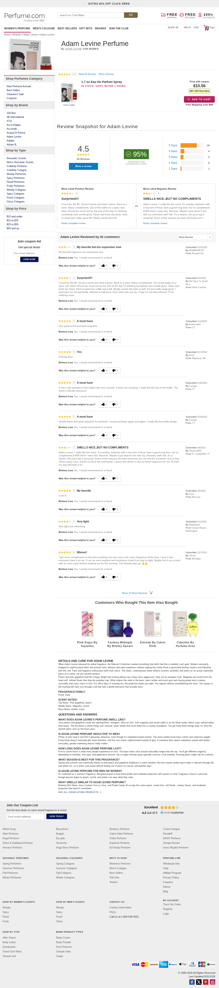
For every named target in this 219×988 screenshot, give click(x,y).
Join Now (29, 259)
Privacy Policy (171, 877)
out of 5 (149, 812)
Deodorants (9, 946)
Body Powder (63, 942)
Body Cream (63, 937)
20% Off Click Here (199, 91)
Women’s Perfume (120, 863)
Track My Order (172, 904)
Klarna (166, 886)
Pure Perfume (64, 946)
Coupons (12, 98)
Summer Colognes (66, 868)
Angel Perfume (11, 838)
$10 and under (15, 216)
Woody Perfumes (16, 173)
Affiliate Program (172, 873)
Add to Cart (201, 99)
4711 (9, 120)
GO (131, 15)
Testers (114, 882)
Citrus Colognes (16, 201)
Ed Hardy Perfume (120, 847)
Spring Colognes (65, 863)
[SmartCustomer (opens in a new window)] (172, 813)
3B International (15, 116)
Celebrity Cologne (17, 170)
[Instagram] (212, 982)
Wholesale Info (171, 863)
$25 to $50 (12, 224)
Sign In (173, 27)
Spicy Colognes (15, 193)
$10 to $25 (12, 220)
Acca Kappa (13, 124)
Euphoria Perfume (120, 842)
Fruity (6, 921)
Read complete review (73, 223)
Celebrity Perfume (17, 166)
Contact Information (120, 907)
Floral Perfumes (15, 181)
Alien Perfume (10, 833)
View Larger (69, 105)
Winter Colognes (65, 877)
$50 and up (13, 228)
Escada (60, 838)
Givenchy (61, 842)
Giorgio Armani (171, 842)
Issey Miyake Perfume (175, 847)
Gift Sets (85, 28)
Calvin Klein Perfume (121, 833)
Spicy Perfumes (16, 177)
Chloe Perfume (118, 838)
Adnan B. (12, 144)
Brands (100, 28)
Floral (6, 916)
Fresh (59, 916)
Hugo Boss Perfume (67, 847)
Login (166, 913)
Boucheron (62, 829)
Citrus (59, 921)
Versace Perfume (12, 847)
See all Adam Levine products (78, 792)
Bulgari (60, 833)
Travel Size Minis (12, 951)
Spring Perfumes (12, 863)
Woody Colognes (16, 189)
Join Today (56, 816)
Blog (165, 891)
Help (187, 27)
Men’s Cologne (118, 868)
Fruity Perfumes (16, 185)
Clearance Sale (15, 94)
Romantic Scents (16, 158)
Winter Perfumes (12, 877)
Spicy (6, 912)
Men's (44, 28)
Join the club (118, 28)
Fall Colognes (63, 873)
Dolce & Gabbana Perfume (18, 842)
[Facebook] (192, 982)
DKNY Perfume (172, 838)
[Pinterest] (205, 982)
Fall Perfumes (10, 873)
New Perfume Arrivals (19, 86)
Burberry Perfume (120, 829)
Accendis (12, 128)
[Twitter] (199, 982)
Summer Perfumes (13, 868)
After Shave (9, 937)
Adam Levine (73, 49)
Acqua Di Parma (16, 132)
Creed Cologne (171, 829)
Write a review (83, 166)
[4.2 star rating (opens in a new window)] (169, 807)
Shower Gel (9, 956)
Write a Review (106, 74)
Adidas (10, 140)
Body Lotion (9, 942)
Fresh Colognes (15, 197)
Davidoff (167, 833)
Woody (6, 907)
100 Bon (11, 113)
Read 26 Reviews (88, 74)
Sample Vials (63, 951)
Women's (17, 28)
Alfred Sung (9, 829)
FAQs (113, 912)
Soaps (59, 956)
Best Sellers (67, 28)
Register (167, 909)
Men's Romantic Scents (20, 162)
